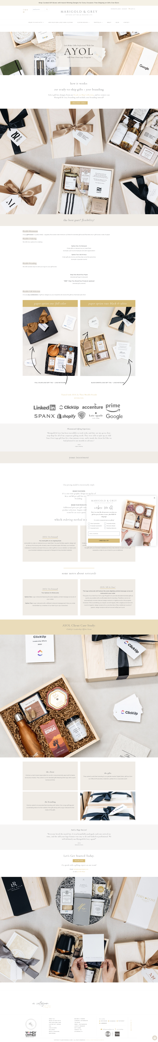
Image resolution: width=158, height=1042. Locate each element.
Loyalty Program (79, 1026)
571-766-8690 (81, 871)
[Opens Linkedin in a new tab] (103, 1023)
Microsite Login (116, 8)
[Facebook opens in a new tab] (25, 10)
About (109, 22)
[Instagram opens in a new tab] (24, 10)
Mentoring (52, 1033)
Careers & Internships (81, 1020)
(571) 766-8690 (120, 1029)
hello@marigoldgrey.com (80, 869)
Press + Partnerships (80, 1024)
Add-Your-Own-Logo (55, 1022)
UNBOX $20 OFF (104, 540)
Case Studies (53, 1027)
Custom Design (82, 22)
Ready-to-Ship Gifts (35, 22)
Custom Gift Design (55, 1024)
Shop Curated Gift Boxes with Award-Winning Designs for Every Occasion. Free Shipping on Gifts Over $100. (79, 3)
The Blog (77, 1022)
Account (124, 8)
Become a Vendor (79, 1018)
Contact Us (77, 1029)
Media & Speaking (54, 1031)
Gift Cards (77, 1027)
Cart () (132, 8)
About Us (52, 1018)
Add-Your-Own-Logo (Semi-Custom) (60, 22)
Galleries (52, 1029)
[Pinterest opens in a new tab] (27, 10)
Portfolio (97, 22)
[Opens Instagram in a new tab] (103, 1021)
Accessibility (78, 1031)
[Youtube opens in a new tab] (24, 12)
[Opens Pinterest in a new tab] (120, 1021)
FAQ (50, 1026)
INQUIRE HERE (79, 103)
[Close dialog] (154, 498)
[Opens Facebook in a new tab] (112, 1021)
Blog (117, 22)
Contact (126, 22)
